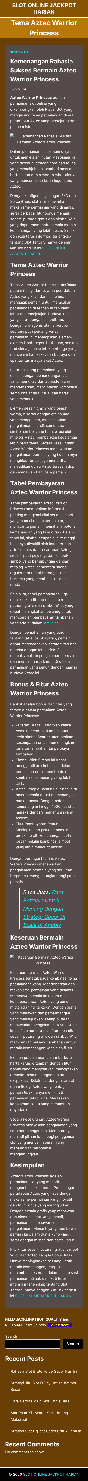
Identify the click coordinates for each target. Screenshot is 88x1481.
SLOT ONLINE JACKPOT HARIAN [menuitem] (43, 1296)
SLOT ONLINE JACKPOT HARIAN (51, 1474)
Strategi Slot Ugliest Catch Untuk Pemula (46, 1431)
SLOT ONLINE (19, 52)
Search (11, 1336)
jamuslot (50, 623)
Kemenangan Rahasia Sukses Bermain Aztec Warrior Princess (43, 70)
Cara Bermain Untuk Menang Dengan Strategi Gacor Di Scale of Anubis (44, 908)
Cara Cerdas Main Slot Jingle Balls (40, 1401)
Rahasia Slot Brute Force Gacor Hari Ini (44, 1371)
